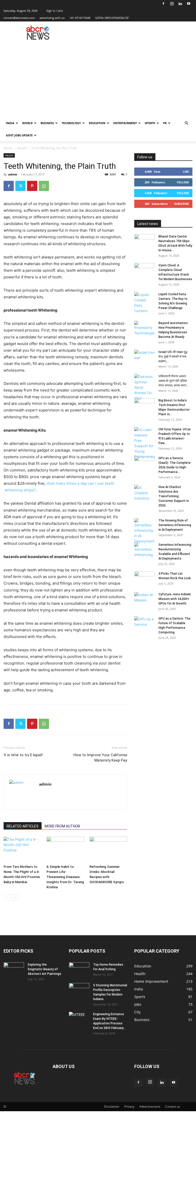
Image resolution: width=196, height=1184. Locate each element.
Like (186, 171)
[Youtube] (188, 3)
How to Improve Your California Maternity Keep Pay (100, 758)
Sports (150, 123)
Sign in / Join (54, 11)
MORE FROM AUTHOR (62, 826)
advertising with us (52, 18)
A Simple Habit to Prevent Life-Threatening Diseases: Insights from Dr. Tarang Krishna (65, 877)
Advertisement (149, 1106)
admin (12, 174)
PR (165, 123)
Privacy (129, 1106)
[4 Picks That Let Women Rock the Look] (144, 578)
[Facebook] (163, 3)
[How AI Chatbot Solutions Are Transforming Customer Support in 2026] (144, 493)
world (27, 123)
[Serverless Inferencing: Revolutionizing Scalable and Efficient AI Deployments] (144, 549)
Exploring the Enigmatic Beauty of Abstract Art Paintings (44, 969)
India (10, 123)
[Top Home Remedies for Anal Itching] (79, 969)
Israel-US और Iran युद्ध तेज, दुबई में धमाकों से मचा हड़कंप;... (172, 356)
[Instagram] (172, 3)
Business (47, 123)
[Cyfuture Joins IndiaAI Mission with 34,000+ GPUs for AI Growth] (144, 599)
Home (8, 148)
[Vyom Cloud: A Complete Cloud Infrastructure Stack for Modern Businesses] (144, 270)
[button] (186, 123)
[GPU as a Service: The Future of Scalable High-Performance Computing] (144, 623)
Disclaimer (111, 1106)
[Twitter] (20, 186)
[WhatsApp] (44, 186)
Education (97, 123)
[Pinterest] (32, 186)
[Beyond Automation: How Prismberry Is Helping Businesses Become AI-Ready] (144, 328)
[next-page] (15, 897)
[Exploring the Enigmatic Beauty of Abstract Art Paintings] (14, 969)
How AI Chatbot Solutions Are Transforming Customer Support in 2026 (173, 496)
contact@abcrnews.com (19, 18)
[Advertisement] (98, 78)
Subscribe (181, 204)
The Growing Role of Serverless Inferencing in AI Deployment (174, 525)
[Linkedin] (180, 3)
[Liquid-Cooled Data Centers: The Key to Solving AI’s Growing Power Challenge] (144, 302)
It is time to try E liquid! (23, 755)
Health (22, 148)
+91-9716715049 (79, 18)
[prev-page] (7, 897)
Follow (183, 182)
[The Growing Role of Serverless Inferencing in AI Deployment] (144, 531)
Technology (71, 123)
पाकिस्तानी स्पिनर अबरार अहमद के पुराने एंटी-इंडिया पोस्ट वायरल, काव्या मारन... (173, 380)
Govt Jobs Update (19, 135)
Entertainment (125, 123)
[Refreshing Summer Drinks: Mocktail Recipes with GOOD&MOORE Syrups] (108, 849)
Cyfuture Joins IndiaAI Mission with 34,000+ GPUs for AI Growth (174, 599)
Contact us (172, 1106)
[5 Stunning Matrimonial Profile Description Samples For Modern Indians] (79, 990)
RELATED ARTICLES (23, 826)
